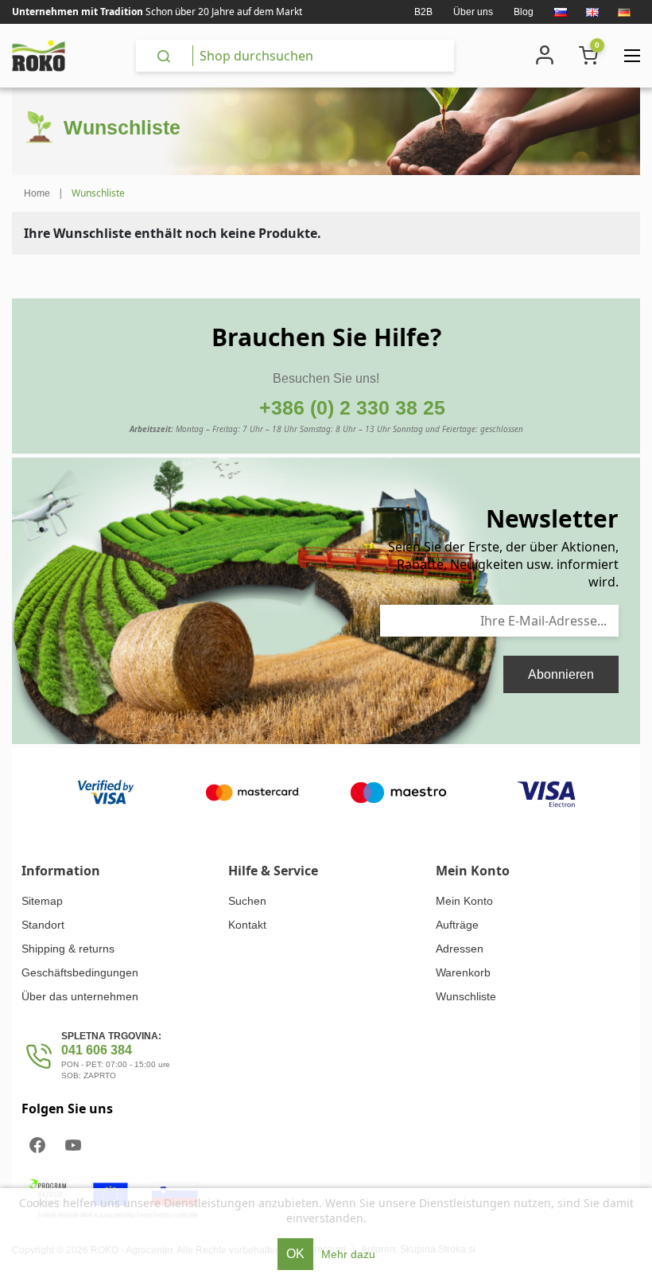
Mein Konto (464, 900)
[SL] (560, 12)
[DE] (624, 12)
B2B (423, 12)
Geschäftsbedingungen (79, 972)
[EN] (592, 12)
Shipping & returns (67, 948)
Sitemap (42, 900)
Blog (524, 12)
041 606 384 (96, 1050)
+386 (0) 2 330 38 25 (352, 407)
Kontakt (247, 924)
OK (295, 1253)
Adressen (459, 948)
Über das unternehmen (79, 996)
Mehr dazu (348, 1254)
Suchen (247, 900)
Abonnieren (561, 674)
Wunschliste (466, 996)
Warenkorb (463, 972)
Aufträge (457, 924)
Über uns (473, 12)
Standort (42, 924)
